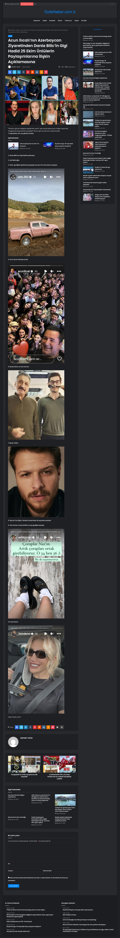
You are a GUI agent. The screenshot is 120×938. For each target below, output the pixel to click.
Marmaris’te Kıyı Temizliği (17, 817)
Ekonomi (52, 20)
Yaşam (76, 20)
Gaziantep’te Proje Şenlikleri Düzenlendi (97, 190)
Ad (9, 863)
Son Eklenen (97, 29)
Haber (45, 20)
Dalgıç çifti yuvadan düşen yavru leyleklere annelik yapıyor (102, 197)
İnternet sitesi (47, 870)
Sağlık (60, 20)
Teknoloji (68, 20)
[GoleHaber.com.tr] (60, 11)
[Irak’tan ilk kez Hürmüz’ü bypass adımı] (88, 114)
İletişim (84, 20)
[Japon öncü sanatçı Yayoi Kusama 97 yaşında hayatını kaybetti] (88, 144)
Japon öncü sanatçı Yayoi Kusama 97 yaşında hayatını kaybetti (102, 145)
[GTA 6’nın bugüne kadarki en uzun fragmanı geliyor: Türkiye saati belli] (88, 133)
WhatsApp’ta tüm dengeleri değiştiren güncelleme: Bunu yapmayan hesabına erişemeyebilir (96, 45)
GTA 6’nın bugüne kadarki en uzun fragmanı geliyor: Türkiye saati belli (103, 134)
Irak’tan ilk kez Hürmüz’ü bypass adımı (103, 113)
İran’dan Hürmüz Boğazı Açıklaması (16, 796)
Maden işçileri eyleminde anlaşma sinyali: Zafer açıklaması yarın (63, 819)
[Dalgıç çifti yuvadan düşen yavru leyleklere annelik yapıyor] (88, 197)
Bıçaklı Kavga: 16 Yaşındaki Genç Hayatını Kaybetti (103, 63)
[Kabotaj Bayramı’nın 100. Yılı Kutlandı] (13, 145)
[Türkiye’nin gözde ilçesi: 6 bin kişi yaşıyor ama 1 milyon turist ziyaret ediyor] (65, 800)
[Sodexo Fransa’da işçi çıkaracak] (88, 169)
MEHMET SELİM (15, 67)
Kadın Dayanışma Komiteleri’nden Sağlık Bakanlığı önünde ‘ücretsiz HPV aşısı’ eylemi (41, 819)
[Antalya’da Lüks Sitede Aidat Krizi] (88, 72)
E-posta (11, 870)
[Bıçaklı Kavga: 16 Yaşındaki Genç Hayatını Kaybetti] (48, 145)
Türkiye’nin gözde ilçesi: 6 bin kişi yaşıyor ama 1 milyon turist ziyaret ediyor (65, 809)
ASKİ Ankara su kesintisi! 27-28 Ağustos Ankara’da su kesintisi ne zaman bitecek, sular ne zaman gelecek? (41, 797)
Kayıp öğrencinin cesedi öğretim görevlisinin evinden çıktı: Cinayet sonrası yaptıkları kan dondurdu (103, 87)
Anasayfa (36, 20)
